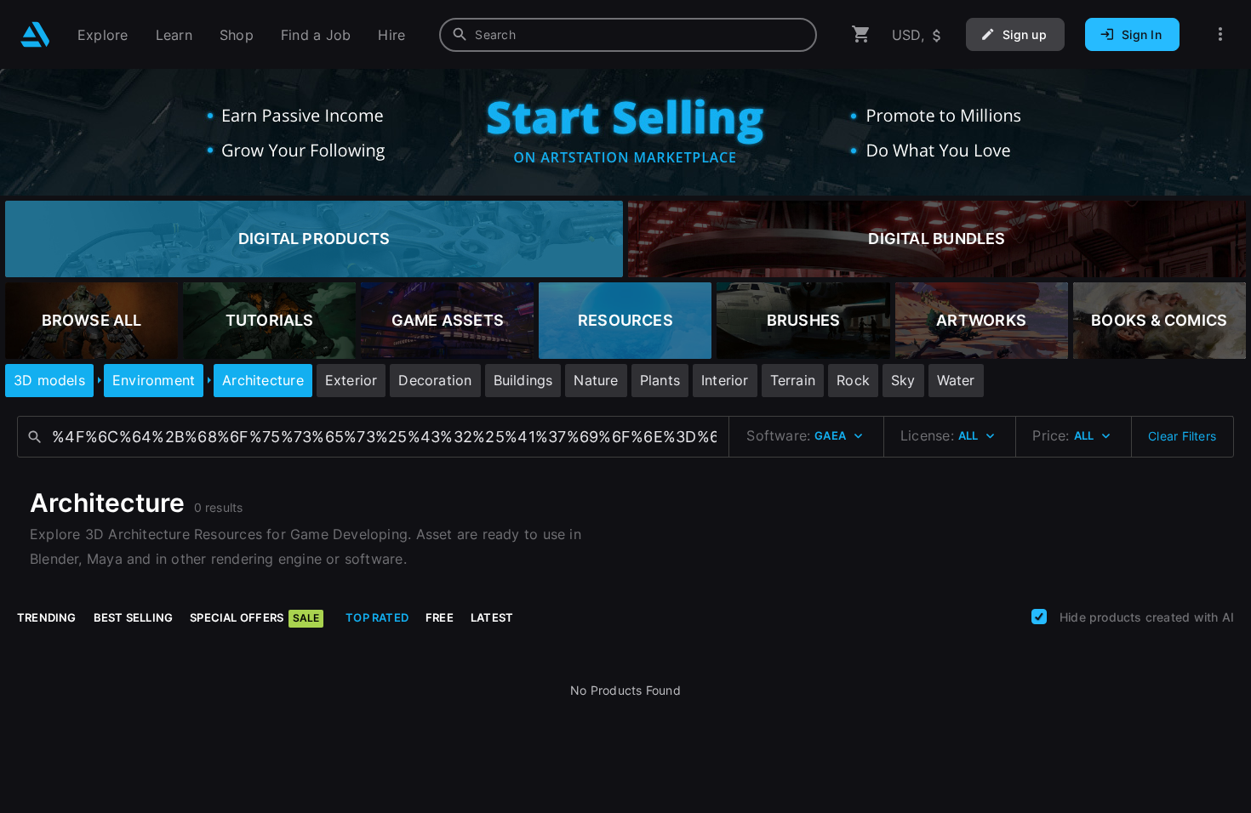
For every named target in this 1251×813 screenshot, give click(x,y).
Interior (725, 380)
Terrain (792, 380)
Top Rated (377, 617)
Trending (47, 617)
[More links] (1220, 34)
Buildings (523, 380)
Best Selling (134, 617)
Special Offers (254, 617)
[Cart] (861, 34)
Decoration (434, 380)
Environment (153, 380)
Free (440, 617)
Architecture (263, 380)
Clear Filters (1182, 436)
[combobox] (628, 35)
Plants (660, 380)
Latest (492, 617)
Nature (596, 380)
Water (956, 380)
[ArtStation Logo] (35, 34)
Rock (853, 380)
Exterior (351, 380)
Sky (903, 380)
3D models (49, 380)
